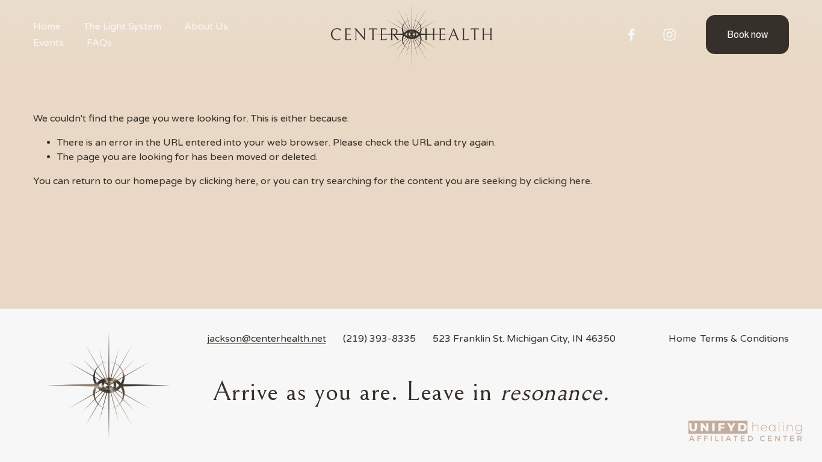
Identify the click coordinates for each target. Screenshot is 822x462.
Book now (747, 34)
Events (48, 43)
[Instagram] (669, 34)
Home (47, 26)
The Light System (122, 26)
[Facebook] (631, 34)
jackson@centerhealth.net (266, 339)
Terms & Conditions (744, 339)
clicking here (227, 181)
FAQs (99, 43)
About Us (206, 26)
